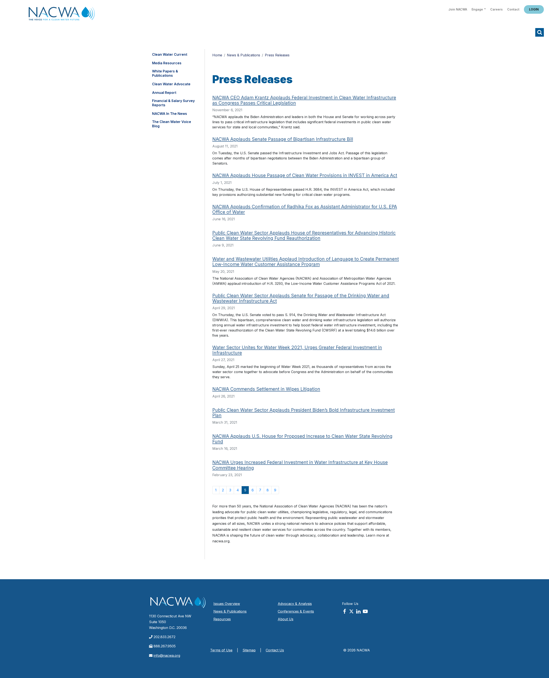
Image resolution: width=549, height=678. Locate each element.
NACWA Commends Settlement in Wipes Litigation (266, 389)
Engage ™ (479, 9)
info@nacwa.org (167, 655)
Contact (513, 9)
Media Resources (166, 63)
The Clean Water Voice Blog (171, 124)
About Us (285, 619)
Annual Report (164, 92)
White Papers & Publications (165, 73)
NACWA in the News (169, 113)
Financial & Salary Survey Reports (173, 103)
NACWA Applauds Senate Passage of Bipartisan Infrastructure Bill (282, 139)
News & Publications (243, 55)
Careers (496, 9)
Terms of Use (221, 650)
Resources (222, 619)
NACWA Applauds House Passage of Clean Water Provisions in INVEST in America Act (304, 175)
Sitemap (249, 650)
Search (539, 32)
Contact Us (275, 650)
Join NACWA (457, 9)
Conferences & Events (296, 611)
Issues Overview (226, 604)
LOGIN (534, 9)
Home (62, 15)
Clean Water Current (169, 54)
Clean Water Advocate (171, 84)
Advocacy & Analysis (295, 604)
